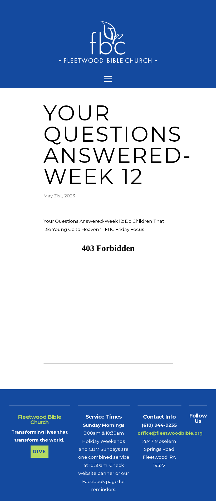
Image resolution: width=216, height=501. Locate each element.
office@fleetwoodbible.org (170, 433)
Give (39, 451)
